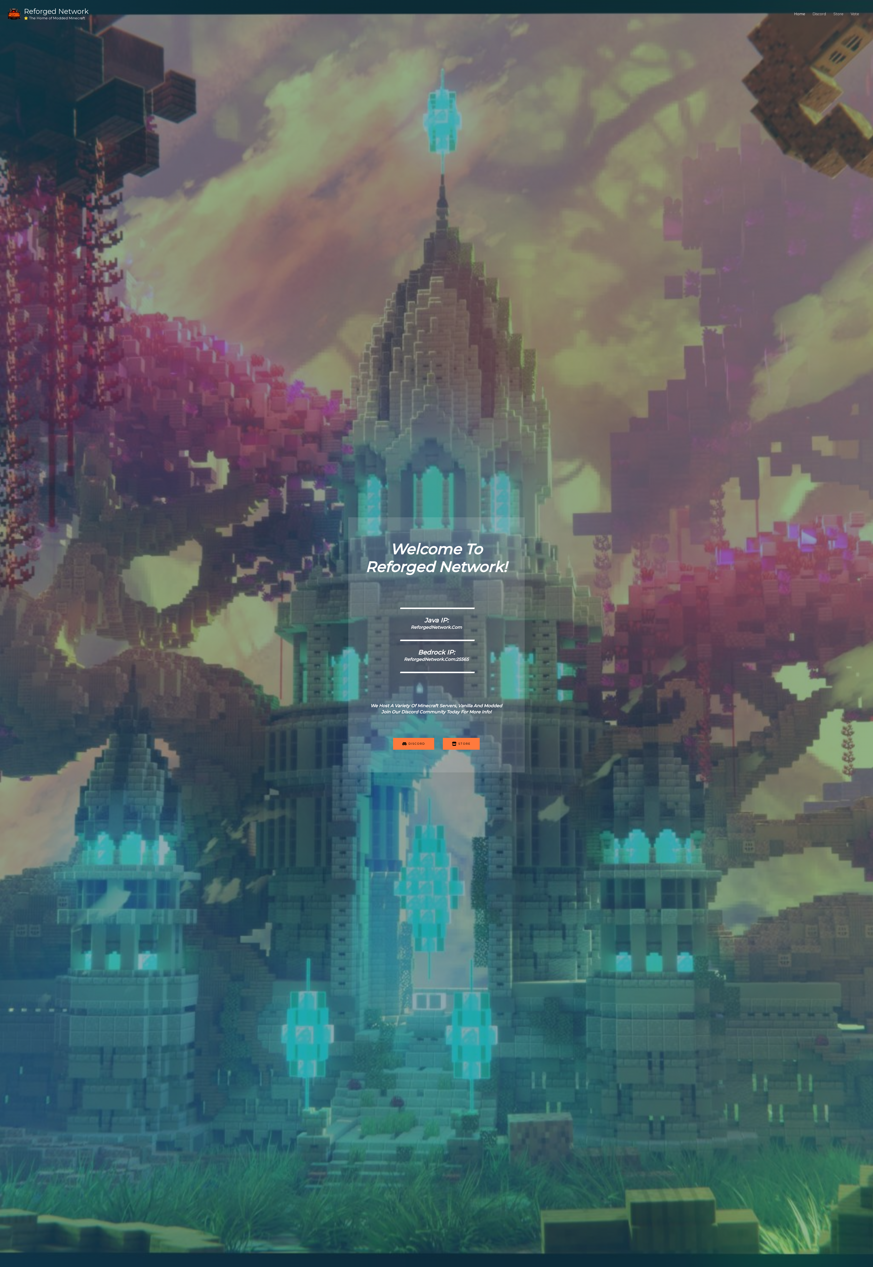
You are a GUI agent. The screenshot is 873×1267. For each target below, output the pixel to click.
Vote (855, 14)
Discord (819, 14)
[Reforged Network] (14, 14)
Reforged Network (56, 11)
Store (838, 14)
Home (799, 14)
